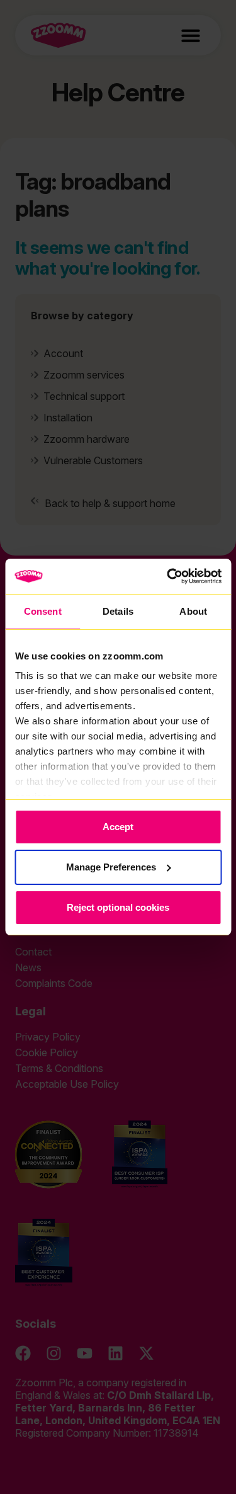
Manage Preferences (111, 867)
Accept (118, 826)
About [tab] (193, 611)
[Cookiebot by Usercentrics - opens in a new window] (168, 576)
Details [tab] (118, 611)
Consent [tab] (43, 611)
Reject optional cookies (118, 907)
